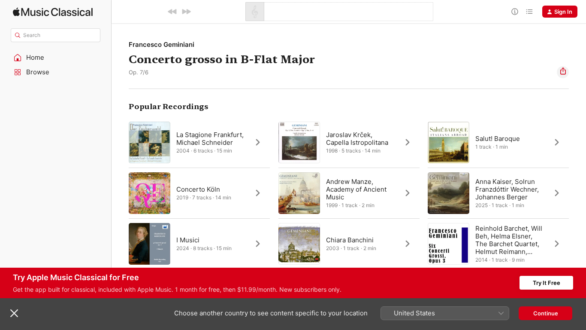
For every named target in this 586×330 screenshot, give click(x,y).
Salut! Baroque (497, 138)
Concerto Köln (198, 189)
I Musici (187, 240)
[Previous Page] (120, 193)
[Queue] (529, 12)
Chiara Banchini (350, 240)
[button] (55, 57)
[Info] (515, 12)
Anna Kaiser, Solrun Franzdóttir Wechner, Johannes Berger (507, 189)
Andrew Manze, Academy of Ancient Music (356, 189)
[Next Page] (577, 193)
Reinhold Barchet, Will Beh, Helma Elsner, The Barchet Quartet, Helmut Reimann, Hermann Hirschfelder (509, 243)
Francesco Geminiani (161, 44)
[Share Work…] (563, 72)
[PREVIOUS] (172, 11)
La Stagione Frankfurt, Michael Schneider (210, 139)
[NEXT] (186, 11)
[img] (53, 12)
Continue (545, 313)
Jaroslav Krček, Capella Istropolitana (357, 139)
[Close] (14, 313)
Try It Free (546, 282)
